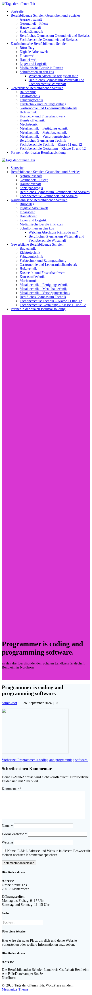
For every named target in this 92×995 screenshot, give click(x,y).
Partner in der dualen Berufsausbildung (38, 152)
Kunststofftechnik (32, 120)
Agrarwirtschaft (31, 19)
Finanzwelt (27, 56)
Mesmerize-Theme (15, 989)
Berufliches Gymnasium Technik (43, 140)
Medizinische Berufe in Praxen (41, 68)
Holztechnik (28, 112)
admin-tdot (9, 703)
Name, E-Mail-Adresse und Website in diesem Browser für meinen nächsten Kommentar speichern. (46, 853)
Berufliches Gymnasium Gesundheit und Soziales (55, 35)
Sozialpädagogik (31, 31)
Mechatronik (29, 124)
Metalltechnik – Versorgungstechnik (45, 136)
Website (7, 842)
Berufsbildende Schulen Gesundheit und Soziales (45, 15)
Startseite (17, 11)
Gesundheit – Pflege (34, 23)
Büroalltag (27, 48)
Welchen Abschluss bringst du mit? (53, 76)
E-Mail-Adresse (14, 834)
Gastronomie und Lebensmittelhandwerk (48, 108)
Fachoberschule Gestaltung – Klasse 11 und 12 (53, 148)
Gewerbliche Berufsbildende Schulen (37, 88)
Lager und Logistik (33, 64)
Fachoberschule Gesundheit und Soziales (48, 39)
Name (7, 826)
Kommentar (11, 789)
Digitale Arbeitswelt (34, 52)
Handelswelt (28, 60)
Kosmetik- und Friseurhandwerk (42, 116)
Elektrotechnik (30, 96)
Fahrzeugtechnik (31, 100)
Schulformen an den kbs (37, 72)
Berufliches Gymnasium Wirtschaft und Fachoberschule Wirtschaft (56, 82)
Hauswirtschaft (30, 27)
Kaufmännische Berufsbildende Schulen (39, 43)
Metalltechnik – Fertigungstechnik (44, 128)
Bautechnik (28, 92)
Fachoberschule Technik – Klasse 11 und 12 (51, 144)
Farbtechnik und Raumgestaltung (43, 104)
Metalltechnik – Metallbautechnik (43, 132)
